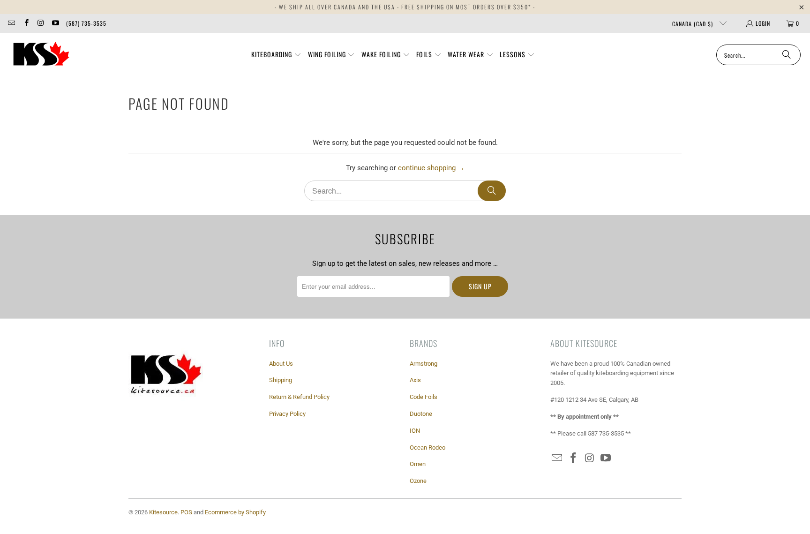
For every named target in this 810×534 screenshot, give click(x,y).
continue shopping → (431, 168)
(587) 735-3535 (86, 23)
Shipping (280, 380)
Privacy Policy (287, 413)
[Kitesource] (39, 55)
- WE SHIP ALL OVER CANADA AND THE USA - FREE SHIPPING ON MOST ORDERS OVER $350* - (405, 7)
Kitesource (163, 512)
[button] (276, 55)
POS (186, 512)
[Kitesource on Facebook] (26, 23)
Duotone (421, 413)
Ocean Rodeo (427, 447)
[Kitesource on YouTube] (55, 23)
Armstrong (423, 363)
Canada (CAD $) (693, 24)
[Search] (786, 55)
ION (415, 430)
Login (763, 23)
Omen (418, 463)
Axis (415, 380)
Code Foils (423, 396)
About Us (281, 363)
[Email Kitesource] (11, 23)
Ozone (418, 480)
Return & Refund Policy (299, 396)
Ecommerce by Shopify (235, 512)
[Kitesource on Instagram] (41, 23)
